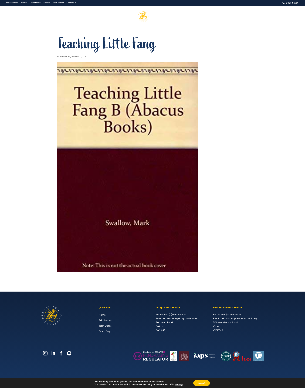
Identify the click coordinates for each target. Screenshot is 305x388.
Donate (47, 3)
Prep (121, 16)
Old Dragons (201, 16)
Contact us (71, 3)
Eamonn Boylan (67, 57)
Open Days (105, 331)
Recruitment (58, 3)
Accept (201, 383)
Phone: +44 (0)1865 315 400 (171, 314)
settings (179, 384)
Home (102, 315)
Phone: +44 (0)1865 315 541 (227, 314)
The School (96, 16)
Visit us (24, 3)
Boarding (168, 16)
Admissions (183, 16)
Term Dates (35, 3)
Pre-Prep (110, 16)
